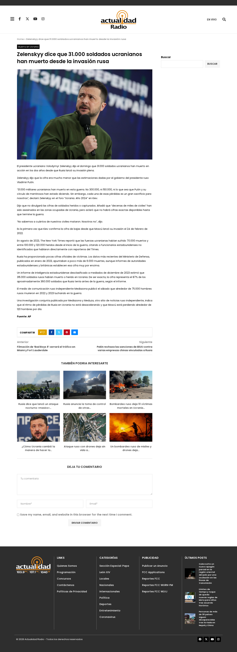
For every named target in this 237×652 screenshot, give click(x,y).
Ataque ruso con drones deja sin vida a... (84, 448)
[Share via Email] (74, 332)
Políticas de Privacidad (72, 591)
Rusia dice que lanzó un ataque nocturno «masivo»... (38, 406)
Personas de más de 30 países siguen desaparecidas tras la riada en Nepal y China (208, 618)
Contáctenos (65, 585)
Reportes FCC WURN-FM (157, 585)
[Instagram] (43, 19)
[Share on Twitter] (59, 332)
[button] (224, 19)
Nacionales (106, 585)
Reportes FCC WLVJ (154, 591)
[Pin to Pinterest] (67, 332)
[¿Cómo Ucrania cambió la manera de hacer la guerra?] (38, 427)
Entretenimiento (109, 610)
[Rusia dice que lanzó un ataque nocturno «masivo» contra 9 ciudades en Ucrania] (38, 385)
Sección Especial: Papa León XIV (114, 569)
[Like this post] (43, 332)
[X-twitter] (27, 19)
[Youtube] (35, 19)
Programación (66, 572)
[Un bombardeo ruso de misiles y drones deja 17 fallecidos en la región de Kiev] (130, 427)
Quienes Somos (67, 566)
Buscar (166, 57)
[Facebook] (200, 639)
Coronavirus (107, 617)
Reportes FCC (151, 578)
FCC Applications (153, 572)
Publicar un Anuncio (155, 566)
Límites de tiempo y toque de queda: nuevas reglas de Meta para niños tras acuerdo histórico (208, 597)
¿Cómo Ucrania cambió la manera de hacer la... (38, 448)
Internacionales (109, 591)
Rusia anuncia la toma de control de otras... (84, 406)
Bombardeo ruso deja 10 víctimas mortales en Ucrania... (131, 406)
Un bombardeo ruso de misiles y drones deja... (130, 448)
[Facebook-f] (19, 19)
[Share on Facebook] (51, 332)
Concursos (64, 578)
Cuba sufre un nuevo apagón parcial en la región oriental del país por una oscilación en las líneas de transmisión (208, 573)
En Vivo (212, 19)
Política (104, 597)
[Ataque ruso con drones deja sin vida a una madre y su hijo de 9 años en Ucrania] (84, 427)
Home (20, 39)
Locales (104, 578)
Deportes (105, 604)
